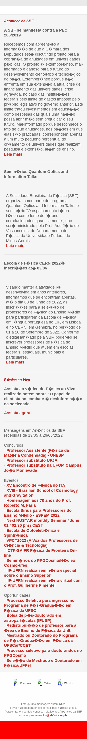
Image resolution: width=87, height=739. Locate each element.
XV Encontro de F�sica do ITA (35, 485)
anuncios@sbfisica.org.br (51, 715)
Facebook (25, 683)
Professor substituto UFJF (31, 460)
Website (68, 683)
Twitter (47, 683)
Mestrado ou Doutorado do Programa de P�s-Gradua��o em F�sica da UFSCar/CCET (41, 640)
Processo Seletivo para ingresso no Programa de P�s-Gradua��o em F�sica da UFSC (39, 605)
